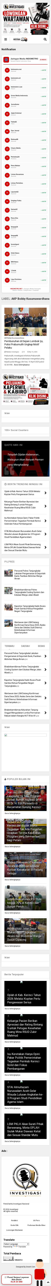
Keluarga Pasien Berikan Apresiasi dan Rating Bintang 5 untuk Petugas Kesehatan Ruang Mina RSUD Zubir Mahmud (25, 1028)
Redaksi (14, 1221)
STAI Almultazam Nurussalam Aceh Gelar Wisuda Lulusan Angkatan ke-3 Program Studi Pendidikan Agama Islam (25, 1094)
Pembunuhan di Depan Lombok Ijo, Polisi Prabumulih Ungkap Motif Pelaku (23, 344)
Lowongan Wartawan (14, 1230)
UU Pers (36, 1221)
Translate (22, 1247)
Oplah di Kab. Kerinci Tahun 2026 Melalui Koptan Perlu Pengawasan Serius (24, 998)
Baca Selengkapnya (22, 365)
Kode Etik (14, 1225)
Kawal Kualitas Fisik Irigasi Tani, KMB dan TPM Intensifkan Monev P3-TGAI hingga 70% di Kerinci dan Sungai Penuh (24, 899)
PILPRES (9, 561)
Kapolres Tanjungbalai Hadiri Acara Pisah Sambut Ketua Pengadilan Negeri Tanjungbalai (29, 608)
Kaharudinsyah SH (35, 472)
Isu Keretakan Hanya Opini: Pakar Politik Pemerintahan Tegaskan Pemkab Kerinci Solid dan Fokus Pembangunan (24, 1061)
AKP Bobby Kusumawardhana (14, 338)
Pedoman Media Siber (36, 1225)
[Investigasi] (20, 40)
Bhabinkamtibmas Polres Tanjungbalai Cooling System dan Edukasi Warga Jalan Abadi (29, 592)
